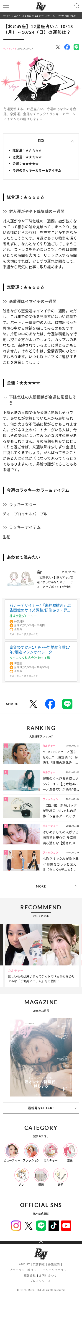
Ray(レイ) (7, 15)
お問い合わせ (48, 1275)
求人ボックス (31, 634)
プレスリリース (40, 1281)
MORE (41, 886)
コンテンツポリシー (56, 1270)
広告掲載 (39, 1264)
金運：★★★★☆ (25, 163)
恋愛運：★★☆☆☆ (27, 157)
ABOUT (24, 1264)
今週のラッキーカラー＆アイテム (37, 170)
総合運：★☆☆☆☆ (27, 150)
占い (16, 15)
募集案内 (54, 1264)
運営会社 (30, 1275)
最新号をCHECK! (41, 1108)
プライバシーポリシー (24, 1270)
